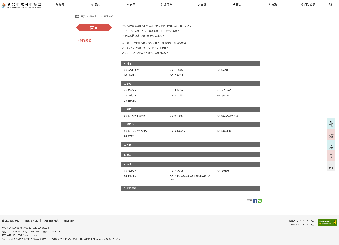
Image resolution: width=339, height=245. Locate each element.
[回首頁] (21, 5)
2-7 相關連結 (130, 100)
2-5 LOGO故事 (177, 95)
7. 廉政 (127, 164)
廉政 (274, 4)
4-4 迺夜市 (129, 136)
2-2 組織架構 (176, 90)
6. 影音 (127, 154)
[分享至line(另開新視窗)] (260, 201)
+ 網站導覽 (84, 40)
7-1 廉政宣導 (130, 170)
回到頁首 (331, 166)
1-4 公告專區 (130, 75)
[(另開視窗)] (327, 222)
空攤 (203, 4)
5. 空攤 (127, 144)
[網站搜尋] (330, 4)
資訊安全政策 (51, 220)
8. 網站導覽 (130, 188)
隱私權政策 (31, 220)
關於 (97, 4)
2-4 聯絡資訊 (130, 95)
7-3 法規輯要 (223, 170)
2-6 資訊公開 (223, 95)
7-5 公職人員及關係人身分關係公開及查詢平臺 (190, 178)
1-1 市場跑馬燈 (131, 69)
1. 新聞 (127, 63)
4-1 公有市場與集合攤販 (135, 130)
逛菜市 (168, 4)
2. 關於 (127, 83)
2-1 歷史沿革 (130, 90)
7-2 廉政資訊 (176, 170)
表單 (132, 4)
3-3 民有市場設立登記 (227, 115)
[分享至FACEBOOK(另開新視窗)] (255, 201)
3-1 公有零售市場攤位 (134, 115)
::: (43, 1)
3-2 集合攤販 (176, 115)
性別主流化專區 (11, 220)
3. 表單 (127, 109)
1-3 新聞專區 (223, 69)
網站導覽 (309, 4)
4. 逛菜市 (129, 124)
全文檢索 (69, 220)
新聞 (61, 4)
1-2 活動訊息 (176, 69)
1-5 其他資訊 (176, 75)
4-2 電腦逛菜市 (177, 130)
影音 (239, 4)
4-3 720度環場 (224, 130)
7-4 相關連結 (130, 176)
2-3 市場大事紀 (224, 90)
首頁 (83, 16)
